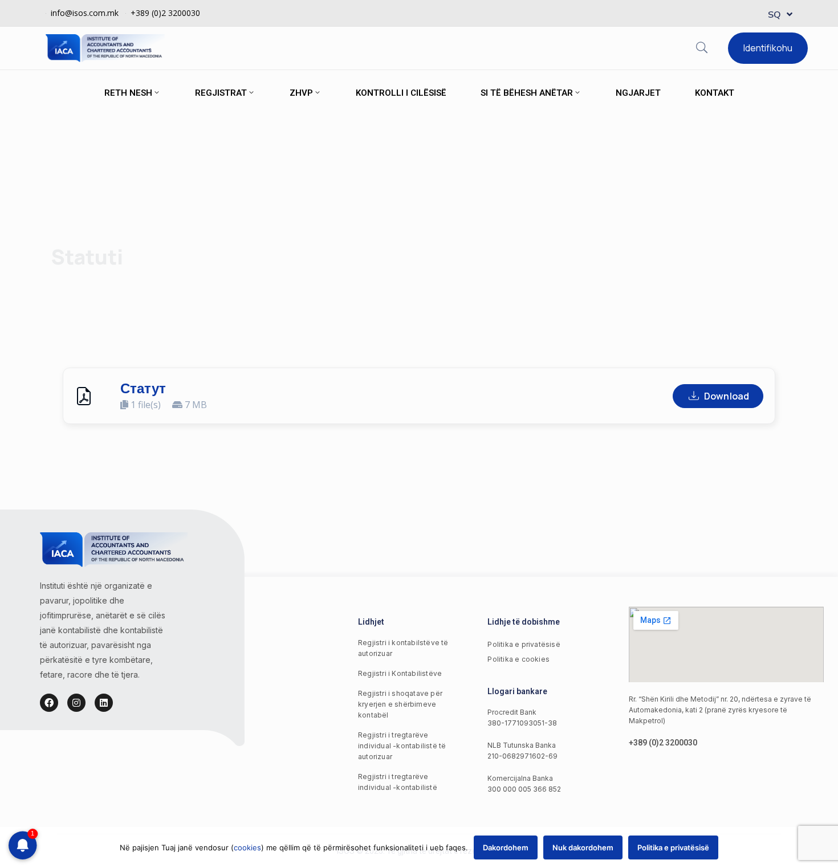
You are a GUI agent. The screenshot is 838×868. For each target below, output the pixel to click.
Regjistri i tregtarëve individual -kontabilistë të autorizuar (402, 746)
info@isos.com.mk (85, 12)
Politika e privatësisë (523, 644)
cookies (247, 847)
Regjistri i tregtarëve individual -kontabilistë (397, 782)
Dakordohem (505, 847)
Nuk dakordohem (582, 847)
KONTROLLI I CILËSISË (401, 93)
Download (726, 396)
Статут (143, 388)
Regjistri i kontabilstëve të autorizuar (403, 648)
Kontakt (714, 93)
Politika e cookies (518, 659)
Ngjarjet (638, 93)
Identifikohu (767, 48)
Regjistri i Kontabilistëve (400, 673)
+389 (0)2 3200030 (165, 12)
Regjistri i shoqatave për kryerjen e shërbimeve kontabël (400, 704)
